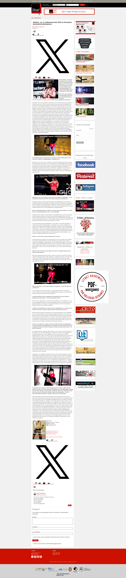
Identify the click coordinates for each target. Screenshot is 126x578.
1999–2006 (85, 251)
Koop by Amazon (51, 433)
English (80, 1)
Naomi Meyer (35, 26)
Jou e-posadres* (36, 532)
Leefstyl (70, 1)
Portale (75, 1)
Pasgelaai (86, 1)
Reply (70, 505)
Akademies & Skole (42, 1)
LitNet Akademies (84, 40)
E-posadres (79, 130)
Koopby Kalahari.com (52, 431)
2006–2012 (85, 253)
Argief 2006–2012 (56, 554)
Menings (49, 1)
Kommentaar (84, 44)
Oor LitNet (34, 1)
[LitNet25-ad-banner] (69, 11)
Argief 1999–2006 (56, 552)
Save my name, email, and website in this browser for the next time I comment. (51, 537)
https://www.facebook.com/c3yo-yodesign (41, 99)
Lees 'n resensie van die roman (54, 436)
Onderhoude (38, 18)
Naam (77, 135)
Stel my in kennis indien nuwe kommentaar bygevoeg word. (48, 543)
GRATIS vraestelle (85, 42)
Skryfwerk (64, 1)
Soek (82, 4)
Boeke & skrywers (56, 1)
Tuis (32, 18)
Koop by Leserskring (52, 432)
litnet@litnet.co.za (36, 552)
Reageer (34, 517)
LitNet (91, 1)
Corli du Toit (41, 26)
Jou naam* (34, 526)
